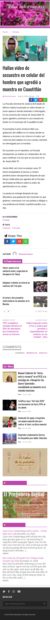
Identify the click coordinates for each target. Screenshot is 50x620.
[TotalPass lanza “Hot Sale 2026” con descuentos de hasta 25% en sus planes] (10, 405)
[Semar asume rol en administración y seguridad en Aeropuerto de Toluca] (40, 271)
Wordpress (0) (32, 353)
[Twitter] (35, 100)
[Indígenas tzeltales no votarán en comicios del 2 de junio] (40, 286)
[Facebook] (31, 100)
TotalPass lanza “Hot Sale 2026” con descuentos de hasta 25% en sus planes (31, 404)
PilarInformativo (10, 96)
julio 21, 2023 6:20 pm (26, 96)
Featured (6, 228)
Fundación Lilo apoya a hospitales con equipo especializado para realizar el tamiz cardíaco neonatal (32, 421)
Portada (6, 220)
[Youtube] (19, 591)
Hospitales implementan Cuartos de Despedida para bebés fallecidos (32, 436)
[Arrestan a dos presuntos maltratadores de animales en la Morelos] (40, 301)
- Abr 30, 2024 (26, 428)
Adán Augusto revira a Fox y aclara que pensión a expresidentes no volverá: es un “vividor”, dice (36, 330)
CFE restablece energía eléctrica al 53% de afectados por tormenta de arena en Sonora (12, 328)
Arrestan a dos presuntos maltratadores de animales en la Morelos (16, 301)
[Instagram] (13, 591)
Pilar (19, 394)
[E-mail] (40, 100)
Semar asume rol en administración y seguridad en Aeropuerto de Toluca (15, 271)
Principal (16, 228)
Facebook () (20, 353)
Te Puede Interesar (12, 261)
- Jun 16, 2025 (26, 394)
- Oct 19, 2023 (26, 442)
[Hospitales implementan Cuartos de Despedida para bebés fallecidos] (10, 438)
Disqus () (43, 353)
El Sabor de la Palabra (16, 483)
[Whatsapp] (45, 100)
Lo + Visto (8, 366)
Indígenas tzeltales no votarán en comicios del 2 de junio (16, 284)
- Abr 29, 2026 (26, 411)
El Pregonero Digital (15, 525)
